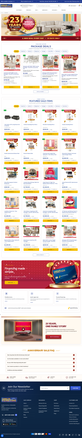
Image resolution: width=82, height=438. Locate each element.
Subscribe (75, 388)
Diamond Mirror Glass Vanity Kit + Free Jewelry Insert (11, 240)
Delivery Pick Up (42, 403)
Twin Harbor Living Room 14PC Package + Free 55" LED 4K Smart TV (31, 212)
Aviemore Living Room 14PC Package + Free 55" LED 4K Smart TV (50, 212)
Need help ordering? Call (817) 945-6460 (48, 1)
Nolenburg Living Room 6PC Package (30, 240)
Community (26, 412)
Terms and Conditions (74, 415)
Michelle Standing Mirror (48, 124)
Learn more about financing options (72, 1)
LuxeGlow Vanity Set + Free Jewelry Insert (10, 211)
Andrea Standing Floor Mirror (30, 124)
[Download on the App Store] (6, 424)
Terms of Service (72, 417)
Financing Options (73, 406)
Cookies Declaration (73, 419)
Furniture (56, 403)
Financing (63, 10)
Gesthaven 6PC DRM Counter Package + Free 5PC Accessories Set (11, 74)
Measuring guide (43, 406)
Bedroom (30, 51)
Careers (25, 417)
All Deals (16, 51)
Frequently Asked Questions (43, 411)
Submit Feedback (43, 408)
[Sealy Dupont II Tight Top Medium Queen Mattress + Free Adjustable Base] (51, 174)
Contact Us (71, 403)
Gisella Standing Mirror (67, 124)
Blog (25, 414)
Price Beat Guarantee (74, 408)
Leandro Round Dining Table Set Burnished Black (31, 183)
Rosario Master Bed (28, 153)
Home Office (50, 51)
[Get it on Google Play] (13, 424)
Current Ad (6, 12)
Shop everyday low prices (26, 1)
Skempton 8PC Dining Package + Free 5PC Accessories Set (50, 73)
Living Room (23, 51)
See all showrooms (25, 6)
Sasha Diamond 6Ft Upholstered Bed (69, 183)
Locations (26, 406)
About (25, 403)
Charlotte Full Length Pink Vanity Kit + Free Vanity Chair (49, 154)
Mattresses (58, 51)
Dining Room (36, 51)
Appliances (56, 411)
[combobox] (49, 5)
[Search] (59, 5)
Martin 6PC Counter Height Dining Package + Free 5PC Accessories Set (69, 76)
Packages (44, 51)
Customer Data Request (74, 423)
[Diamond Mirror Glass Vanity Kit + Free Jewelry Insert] (12, 231)
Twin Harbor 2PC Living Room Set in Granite (12, 125)
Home (2, 12)
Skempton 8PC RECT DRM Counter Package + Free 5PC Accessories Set (31, 67)
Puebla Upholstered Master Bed (11, 153)
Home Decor (65, 51)
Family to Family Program (27, 409)
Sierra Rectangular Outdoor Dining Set (10, 183)
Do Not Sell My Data (73, 421)
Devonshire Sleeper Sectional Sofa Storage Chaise (69, 154)
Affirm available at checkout (7, 1)
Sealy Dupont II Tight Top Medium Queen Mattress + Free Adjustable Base (50, 183)
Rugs (55, 413)
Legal (71, 412)
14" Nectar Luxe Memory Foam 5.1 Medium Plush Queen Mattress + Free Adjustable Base (69, 212)
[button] (19, 10)
